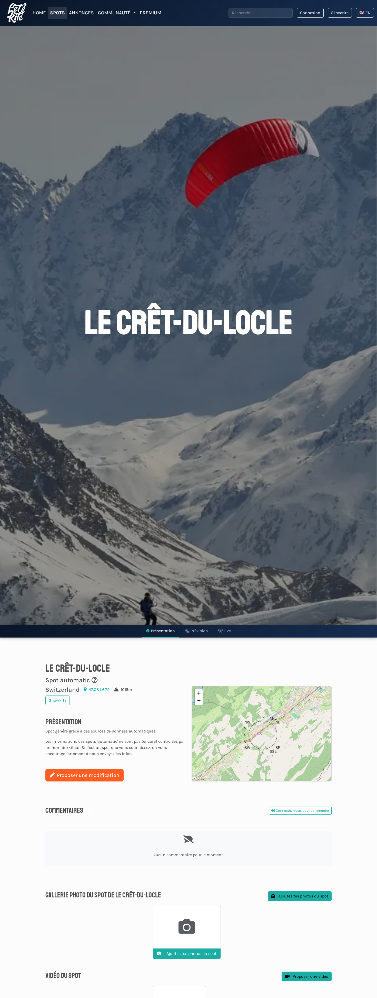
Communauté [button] (115, 13)
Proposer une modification (88, 775)
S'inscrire (340, 12)
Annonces (81, 13)
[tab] (160, 631)
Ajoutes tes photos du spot (302, 896)
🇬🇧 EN (365, 12)
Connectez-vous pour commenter (302, 810)
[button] (262, 734)
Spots (57, 13)
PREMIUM (150, 13)
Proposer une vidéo (310, 976)
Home (39, 13)
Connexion (310, 12)
